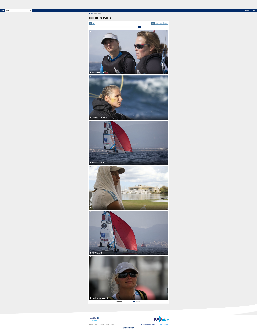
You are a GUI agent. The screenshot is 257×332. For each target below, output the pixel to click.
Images (166, 23)
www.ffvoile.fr (135, 330)
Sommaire (113, 324)
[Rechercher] (30, 10)
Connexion (246, 10)
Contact (96, 324)
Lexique (107, 324)
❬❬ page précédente (118, 301)
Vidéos (157, 23)
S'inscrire (254, 10)
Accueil (91, 13)
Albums (161, 23)
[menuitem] (91, 13)
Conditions (102, 324)
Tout (153, 23)
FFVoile (159, 4)
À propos (91, 324)
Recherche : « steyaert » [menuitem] (97, 13)
